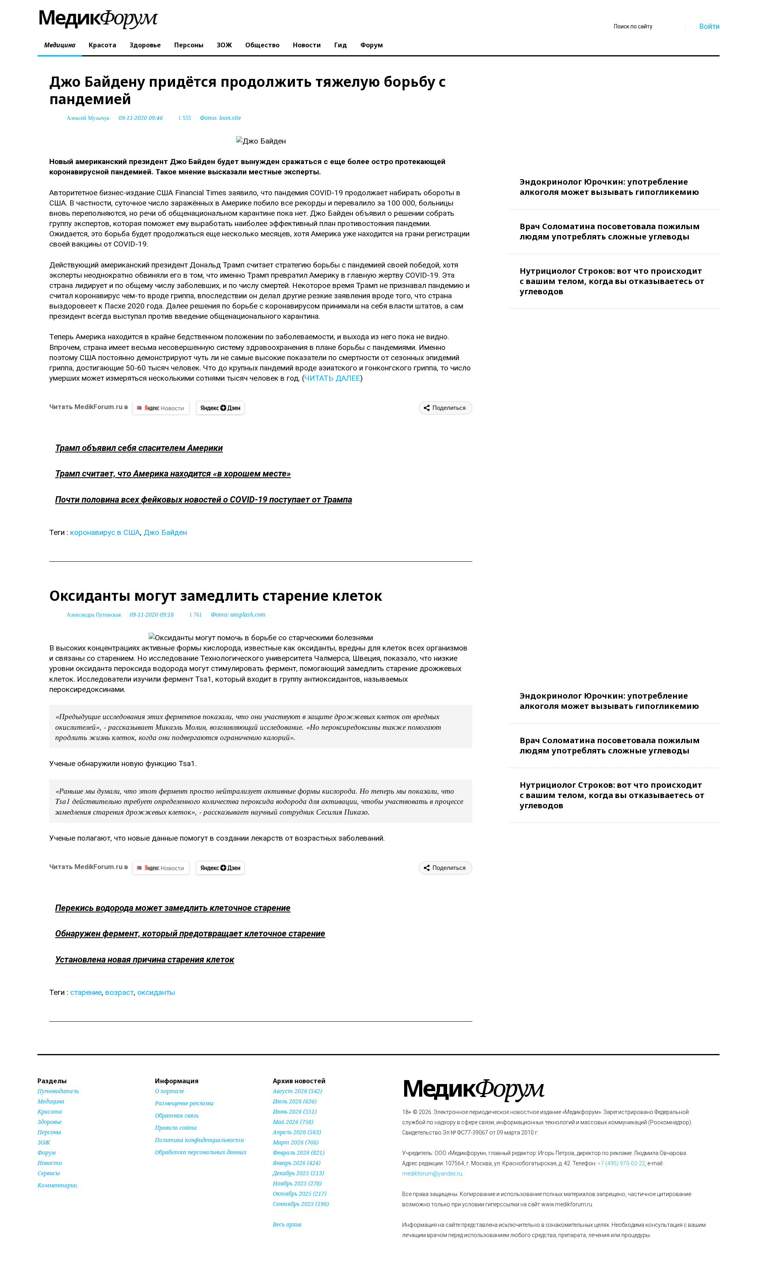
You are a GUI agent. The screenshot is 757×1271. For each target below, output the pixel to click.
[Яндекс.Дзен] (220, 408)
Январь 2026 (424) (297, 1162)
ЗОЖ (224, 45)
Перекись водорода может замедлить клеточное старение (173, 908)
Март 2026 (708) (296, 1142)
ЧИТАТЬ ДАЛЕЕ (332, 378)
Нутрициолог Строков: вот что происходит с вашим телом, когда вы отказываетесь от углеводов (612, 281)
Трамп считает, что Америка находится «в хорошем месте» (173, 473)
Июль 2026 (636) (295, 1101)
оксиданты (156, 992)
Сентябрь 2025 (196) (301, 1203)
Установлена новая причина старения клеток (144, 959)
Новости (307, 45)
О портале (169, 1091)
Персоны (188, 45)
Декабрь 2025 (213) (298, 1173)
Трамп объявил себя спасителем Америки (139, 448)
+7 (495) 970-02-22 (621, 1163)
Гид (340, 45)
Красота (102, 45)
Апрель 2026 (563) (297, 1132)
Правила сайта (176, 1127)
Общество (262, 45)
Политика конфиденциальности (199, 1140)
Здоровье (145, 45)
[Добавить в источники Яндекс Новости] (165, 1167)
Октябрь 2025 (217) (299, 1193)
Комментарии (57, 1185)
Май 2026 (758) (293, 1121)
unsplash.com (248, 614)
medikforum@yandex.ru (432, 1173)
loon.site (230, 117)
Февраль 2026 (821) (298, 1152)
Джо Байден (165, 532)
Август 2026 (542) (297, 1091)
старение (86, 992)
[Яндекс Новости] (161, 408)
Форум (371, 45)
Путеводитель (58, 1091)
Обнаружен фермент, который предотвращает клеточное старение (190, 933)
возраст (119, 992)
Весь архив (287, 1224)
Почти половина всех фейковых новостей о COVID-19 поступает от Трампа (203, 500)
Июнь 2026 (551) (295, 1111)
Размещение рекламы (184, 1103)
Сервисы (48, 1173)
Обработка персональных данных (200, 1152)
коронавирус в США (105, 532)
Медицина (59, 45)
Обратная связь (177, 1115)
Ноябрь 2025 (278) (297, 1183)
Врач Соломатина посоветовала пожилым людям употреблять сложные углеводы (610, 231)
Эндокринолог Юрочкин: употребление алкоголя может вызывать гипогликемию (609, 186)
